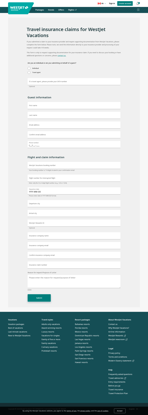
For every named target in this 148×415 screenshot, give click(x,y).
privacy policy (85, 411)
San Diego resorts (82, 354)
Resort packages (82, 319)
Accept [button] (120, 411)
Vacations (12, 319)
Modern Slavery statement (119, 360)
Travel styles (47, 319)
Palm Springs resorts (84, 351)
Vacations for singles (51, 335)
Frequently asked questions (120, 374)
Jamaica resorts (81, 343)
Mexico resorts (81, 331)
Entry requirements (116, 382)
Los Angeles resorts (83, 347)
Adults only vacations (51, 324)
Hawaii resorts (81, 362)
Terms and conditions (117, 357)
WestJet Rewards (115, 335)
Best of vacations (15, 328)
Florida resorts (81, 328)
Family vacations (49, 343)
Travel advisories (115, 378)
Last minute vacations (17, 331)
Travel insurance (115, 389)
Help (110, 370)
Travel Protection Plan (118, 393)
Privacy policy (114, 353)
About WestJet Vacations (119, 319)
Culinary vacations (50, 347)
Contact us (112, 324)
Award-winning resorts (52, 328)
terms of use (71, 411)
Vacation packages (16, 324)
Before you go (114, 385)
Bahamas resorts (82, 324)
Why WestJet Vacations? (118, 328)
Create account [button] (125, 3)
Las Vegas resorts (82, 339)
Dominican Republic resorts (87, 335)
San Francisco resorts (84, 358)
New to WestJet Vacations (19, 335)
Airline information (116, 331)
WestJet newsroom (116, 339)
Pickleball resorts (49, 351)
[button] (138, 3)
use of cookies (102, 411)
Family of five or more (51, 339)
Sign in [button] (112, 3)
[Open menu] (138, 10)
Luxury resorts (48, 331)
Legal (110, 348)
